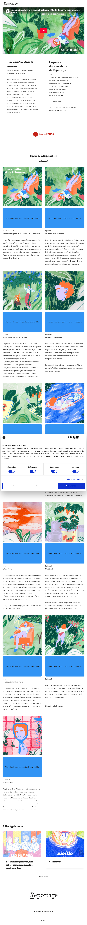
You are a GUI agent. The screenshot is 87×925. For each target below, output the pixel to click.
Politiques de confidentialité (43, 911)
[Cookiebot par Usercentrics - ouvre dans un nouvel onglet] (70, 437)
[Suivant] (81, 852)
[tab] (39, 876)
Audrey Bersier (66, 83)
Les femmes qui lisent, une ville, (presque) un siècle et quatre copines (19, 864)
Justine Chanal (63, 86)
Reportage (59, 70)
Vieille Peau (55, 861)
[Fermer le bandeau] (84, 437)
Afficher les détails (74, 479)
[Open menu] (82, 3)
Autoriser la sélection (43, 486)
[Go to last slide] (6, 852)
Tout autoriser (71, 486)
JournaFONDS (62, 110)
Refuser (16, 486)
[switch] (33, 471)
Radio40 (61, 95)
